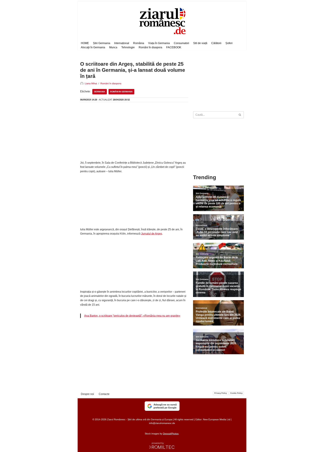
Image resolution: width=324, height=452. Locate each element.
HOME (85, 43)
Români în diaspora (150, 47)
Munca (113, 47)
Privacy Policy (220, 393)
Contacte (104, 394)
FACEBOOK (173, 47)
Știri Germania (101, 43)
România (138, 43)
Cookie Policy (236, 393)
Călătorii (216, 43)
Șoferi (229, 43)
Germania (99, 92)
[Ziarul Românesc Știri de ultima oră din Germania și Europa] (162, 20)
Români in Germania (121, 92)
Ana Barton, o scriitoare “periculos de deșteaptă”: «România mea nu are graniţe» (132, 315)
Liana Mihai (91, 83)
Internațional (121, 43)
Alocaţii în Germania (93, 47)
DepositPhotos (171, 433)
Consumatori (181, 43)
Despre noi (87, 394)
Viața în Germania (159, 43)
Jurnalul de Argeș (151, 233)
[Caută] (240, 114)
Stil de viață (200, 43)
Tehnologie (128, 47)
